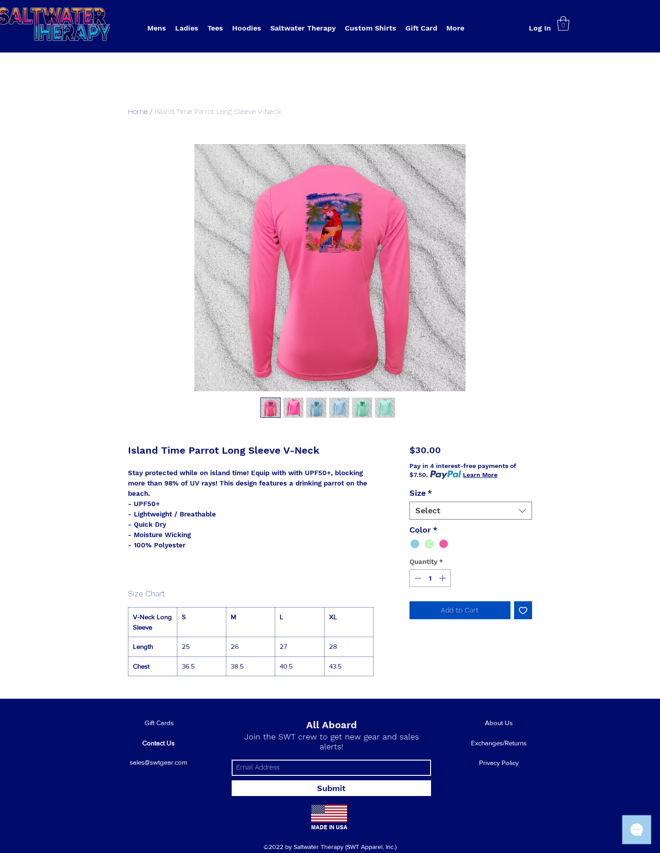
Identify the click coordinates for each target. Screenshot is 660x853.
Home (138, 111)
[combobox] (470, 511)
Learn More (480, 474)
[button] (303, 28)
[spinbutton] (429, 578)
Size (420, 493)
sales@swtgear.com (158, 762)
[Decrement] (417, 578)
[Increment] (443, 578)
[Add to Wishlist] (523, 610)
